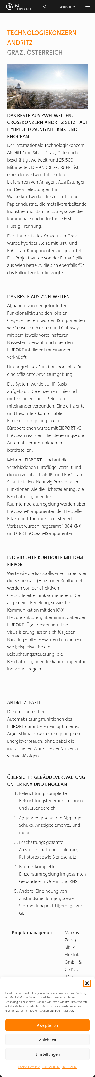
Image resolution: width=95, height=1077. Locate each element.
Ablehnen (47, 1040)
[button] (87, 983)
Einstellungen (47, 1054)
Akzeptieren (47, 1025)
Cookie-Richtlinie (29, 1067)
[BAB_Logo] (19, 6)
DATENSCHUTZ (51, 1067)
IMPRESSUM (69, 1067)
